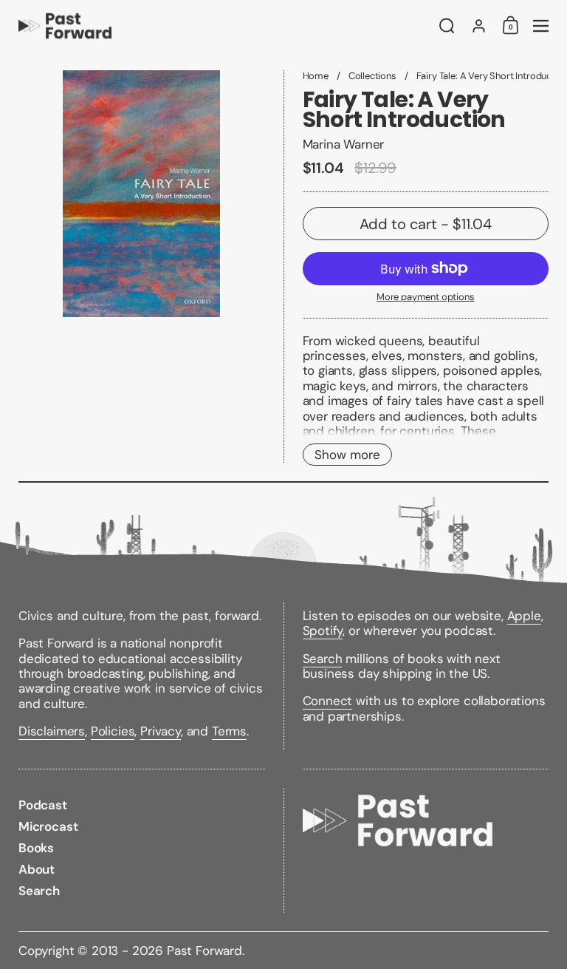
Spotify (323, 630)
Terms (229, 731)
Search (323, 658)
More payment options (426, 297)
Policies (113, 731)
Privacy (160, 731)
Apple (524, 616)
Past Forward (204, 950)
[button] (447, 26)
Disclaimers (51, 731)
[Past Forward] (220, 25)
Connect (328, 701)
